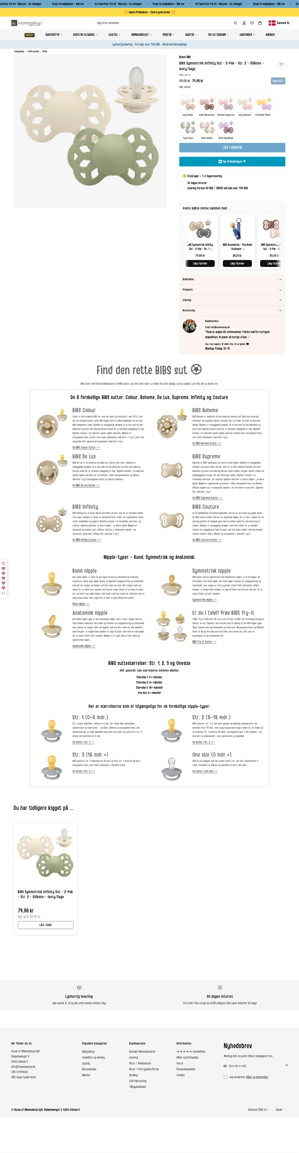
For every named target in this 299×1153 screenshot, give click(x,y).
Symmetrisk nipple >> (204, 599)
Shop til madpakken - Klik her (68, 4)
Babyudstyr (52, 35)
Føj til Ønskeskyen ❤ (234, 161)
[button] (260, 23)
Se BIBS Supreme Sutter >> (207, 498)
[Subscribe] (284, 1065)
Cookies (180, 1075)
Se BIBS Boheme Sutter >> (206, 443)
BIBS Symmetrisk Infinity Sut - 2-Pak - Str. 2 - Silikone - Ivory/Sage (45, 894)
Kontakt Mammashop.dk (142, 1051)
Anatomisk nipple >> (84, 646)
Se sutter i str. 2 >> (203, 742)
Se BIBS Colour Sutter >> (86, 447)
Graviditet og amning (93, 1057)
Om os (179, 1063)
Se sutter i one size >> (205, 771)
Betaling (133, 1075)
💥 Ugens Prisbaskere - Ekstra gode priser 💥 (149, 12)
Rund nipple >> (81, 604)
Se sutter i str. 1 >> (83, 742)
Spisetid (167, 35)
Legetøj (113, 35)
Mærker (270, 35)
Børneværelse (89, 1069)
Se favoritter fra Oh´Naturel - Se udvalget (118, 4)
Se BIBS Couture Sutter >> (207, 540)
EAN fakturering (138, 1081)
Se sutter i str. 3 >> (84, 771)
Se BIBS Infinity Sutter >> (87, 540)
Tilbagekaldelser (137, 1087)
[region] (232, 242)
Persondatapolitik (185, 1069)
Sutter (44, 51)
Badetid (189, 35)
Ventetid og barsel (84, 35)
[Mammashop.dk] (26, 23)
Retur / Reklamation (140, 1063)
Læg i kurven (200, 263)
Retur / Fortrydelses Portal (144, 1069)
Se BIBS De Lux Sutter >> (86, 485)
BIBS (189, 57)
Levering (133, 1057)
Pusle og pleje (33, 51)
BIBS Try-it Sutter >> (204, 642)
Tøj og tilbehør (217, 35)
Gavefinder (246, 35)
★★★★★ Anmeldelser (191, 1051)
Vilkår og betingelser (187, 1057)
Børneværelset (140, 35)
